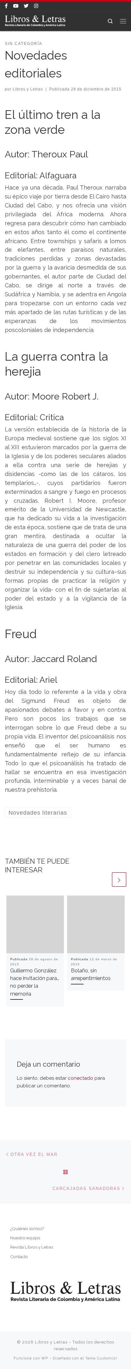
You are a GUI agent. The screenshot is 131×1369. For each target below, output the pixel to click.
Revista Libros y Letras (31, 1247)
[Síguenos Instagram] (36, 6)
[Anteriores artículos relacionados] (103, 879)
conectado (80, 1078)
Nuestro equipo (25, 1237)
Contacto (19, 1256)
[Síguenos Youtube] (15, 6)
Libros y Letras (28, 89)
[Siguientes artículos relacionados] (119, 879)
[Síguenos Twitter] (26, 6)
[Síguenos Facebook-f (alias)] (6, 6)
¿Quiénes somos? (27, 1228)
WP (44, 1358)
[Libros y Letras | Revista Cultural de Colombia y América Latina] (35, 20)
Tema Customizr (101, 1358)
